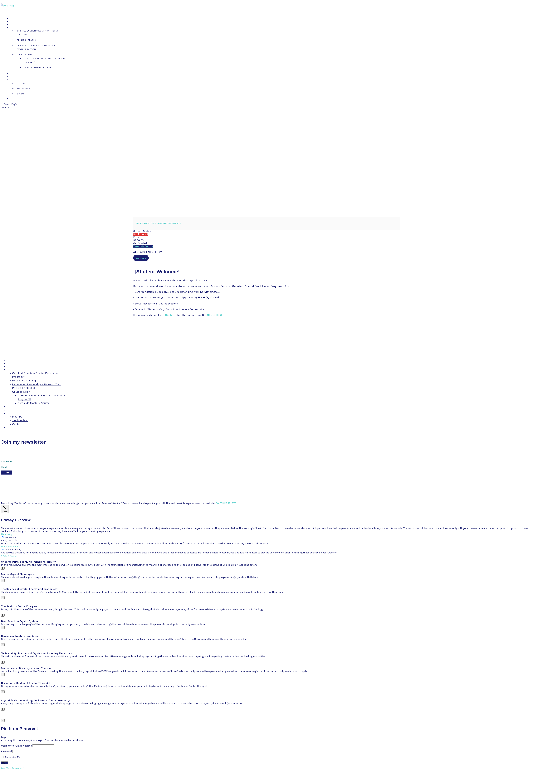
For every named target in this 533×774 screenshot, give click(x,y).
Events (11, 406)
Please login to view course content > (158, 223)
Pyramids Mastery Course (38, 67)
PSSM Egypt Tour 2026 (21, 360)
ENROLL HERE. (214, 315)
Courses (13, 27)
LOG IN (168, 315)
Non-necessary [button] (9, 546)
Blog (9, 409)
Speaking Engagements (20, 24)
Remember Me (12, 757)
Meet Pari (21, 83)
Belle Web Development (82, 489)
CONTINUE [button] (221, 503)
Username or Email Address (16, 745)
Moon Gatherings (17, 363)
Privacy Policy (124, 489)
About (10, 413)
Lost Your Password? (12, 768)
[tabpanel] (266, 292)
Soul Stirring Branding (48, 489)
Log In (12, 99)
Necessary (10, 537)
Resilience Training (27, 40)
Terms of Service (111, 503)
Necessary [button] (6, 534)
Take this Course (143, 246)
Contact (21, 94)
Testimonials (23, 89)
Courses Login (24, 54)
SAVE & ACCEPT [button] (10, 555)
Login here (141, 258)
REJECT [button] (232, 503)
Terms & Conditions (105, 489)
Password (6, 751)
